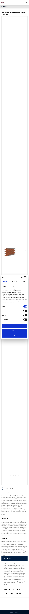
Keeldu (14, 335)
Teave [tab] (23, 281)
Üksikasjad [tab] (14, 281)
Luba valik (14, 331)
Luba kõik (14, 326)
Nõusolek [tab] (5, 281)
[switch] (25, 311)
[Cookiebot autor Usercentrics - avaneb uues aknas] (21, 277)
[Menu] (26, 2)
